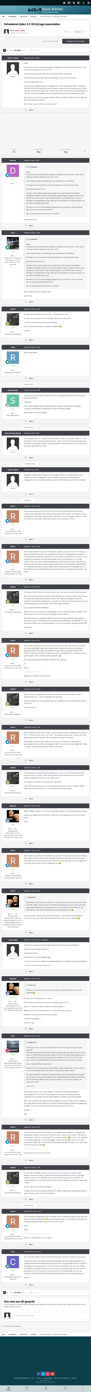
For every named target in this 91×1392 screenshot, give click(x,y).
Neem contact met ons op (62, 1378)
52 (14, 256)
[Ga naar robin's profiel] (13, 357)
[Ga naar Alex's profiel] (13, 1046)
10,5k (12, 914)
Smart (13, 891)
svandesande (13, 390)
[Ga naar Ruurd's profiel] (13, 516)
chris (13, 1252)
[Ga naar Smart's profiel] (13, 901)
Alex (13, 1036)
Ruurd (13, 506)
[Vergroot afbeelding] (60, 326)
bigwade (13, 806)
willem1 (13, 309)
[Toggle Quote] (27, 167)
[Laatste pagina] (24, 50)
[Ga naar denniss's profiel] (13, 171)
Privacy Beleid (47, 1378)
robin (13, 347)
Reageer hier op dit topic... (26, 1315)
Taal (32, 1378)
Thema (38, 1378)
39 (14, 370)
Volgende (17, 50)
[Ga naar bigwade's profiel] (13, 816)
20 (14, 183)
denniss (13, 160)
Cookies (74, 1378)
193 (13, 1059)
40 (14, 1275)
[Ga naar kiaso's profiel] (13, 243)
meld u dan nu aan (74, 1304)
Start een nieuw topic (51, 41)
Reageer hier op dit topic (76, 41)
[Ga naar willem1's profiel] (13, 319)
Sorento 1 (26, 33)
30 (14, 529)
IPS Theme (17, 1378)
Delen (68, 32)
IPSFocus (26, 1378)
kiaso (13, 233)
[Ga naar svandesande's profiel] (13, 400)
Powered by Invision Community (45, 1382)
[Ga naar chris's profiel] (13, 1262)
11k (11, 829)
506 (13, 332)
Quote (31, 110)
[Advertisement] (28, 130)
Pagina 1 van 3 (34, 50)
